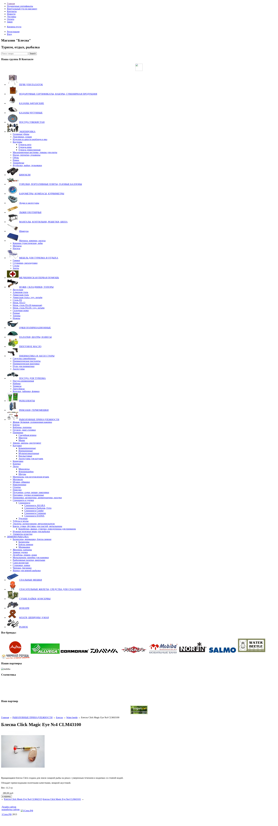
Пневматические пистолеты (27, 361)
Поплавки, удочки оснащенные (28, 495)
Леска (16, 466)
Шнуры (22, 474)
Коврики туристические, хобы (28, 243)
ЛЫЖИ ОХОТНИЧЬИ (30, 212)
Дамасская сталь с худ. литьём (27, 297)
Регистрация (13, 31)
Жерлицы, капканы (22, 549)
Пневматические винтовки (26, 363)
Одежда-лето (25, 144)
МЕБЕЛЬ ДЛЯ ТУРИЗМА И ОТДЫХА (38, 258)
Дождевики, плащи (22, 137)
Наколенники (19, 484)
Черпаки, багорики (22, 568)
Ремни (16, 160)
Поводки (17, 490)
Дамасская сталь (21, 295)
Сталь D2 (17, 300)
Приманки (18, 432)
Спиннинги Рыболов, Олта (37, 508)
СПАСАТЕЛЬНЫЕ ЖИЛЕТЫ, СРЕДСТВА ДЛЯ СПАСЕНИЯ (50, 589)
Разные (16, 313)
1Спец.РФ (7, 814)
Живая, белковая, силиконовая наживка (32, 422)
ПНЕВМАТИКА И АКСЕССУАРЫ (36, 356)
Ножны (16, 318)
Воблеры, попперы (22, 427)
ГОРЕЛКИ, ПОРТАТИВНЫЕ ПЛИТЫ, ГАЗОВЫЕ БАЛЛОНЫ (50, 184)
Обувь (16, 157)
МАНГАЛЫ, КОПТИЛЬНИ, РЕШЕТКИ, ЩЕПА (43, 222)
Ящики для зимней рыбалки (27, 570)
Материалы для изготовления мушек (31, 477)
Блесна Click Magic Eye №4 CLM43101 (62, 799)
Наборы (17, 383)
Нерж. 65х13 (19, 302)
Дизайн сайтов (9, 807)
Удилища (23, 518)
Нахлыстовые (25, 456)
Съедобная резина (27, 435)
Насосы (16, 248)
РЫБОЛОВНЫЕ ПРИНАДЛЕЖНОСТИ (39, 419)
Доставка (11, 16)
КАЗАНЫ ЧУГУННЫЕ (31, 113)
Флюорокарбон (26, 471)
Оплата (10, 19)
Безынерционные (27, 448)
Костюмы (17, 142)
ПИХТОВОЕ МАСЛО (30, 346)
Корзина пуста (14, 26)
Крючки (17, 464)
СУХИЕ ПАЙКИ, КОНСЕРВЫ (35, 598)
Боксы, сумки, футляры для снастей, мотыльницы (37, 526)
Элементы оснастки (22, 534)
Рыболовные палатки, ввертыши (29, 560)
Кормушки (18, 461)
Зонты (16, 268)
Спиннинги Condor (34, 510)
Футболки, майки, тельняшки (27, 165)
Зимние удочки (20, 552)
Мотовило (18, 479)
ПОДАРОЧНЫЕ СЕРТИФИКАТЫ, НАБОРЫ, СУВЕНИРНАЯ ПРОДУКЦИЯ (58, 94)
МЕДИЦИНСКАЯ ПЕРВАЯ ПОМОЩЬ (39, 277)
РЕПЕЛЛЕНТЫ (27, 400)
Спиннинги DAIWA (34, 516)
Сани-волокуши (21, 562)
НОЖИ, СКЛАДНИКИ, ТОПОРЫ (36, 287)
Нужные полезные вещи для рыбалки (31, 531)
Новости (11, 14)
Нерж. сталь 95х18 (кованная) (27, 305)
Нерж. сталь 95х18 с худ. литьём (28, 308)
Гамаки (16, 260)
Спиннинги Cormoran (35, 513)
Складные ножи (21, 310)
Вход (9, 34)
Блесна (16, 424)
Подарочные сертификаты (20, 6)
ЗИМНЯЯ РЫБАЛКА (18, 536)
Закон (10, 22)
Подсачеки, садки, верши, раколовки (31, 492)
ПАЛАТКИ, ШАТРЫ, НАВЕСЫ (35, 337)
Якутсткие (18, 289)
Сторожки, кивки (21, 565)
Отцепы (17, 487)
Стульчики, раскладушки (25, 263)
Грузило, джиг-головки (24, 430)
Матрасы (17, 246)
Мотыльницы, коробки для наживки (31, 557)
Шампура (24, 231)
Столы (16, 265)
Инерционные (26, 451)
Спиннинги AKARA (34, 505)
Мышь (22, 440)
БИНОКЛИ (25, 175)
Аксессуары (19, 369)
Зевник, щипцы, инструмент (27, 443)
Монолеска (24, 469)
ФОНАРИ (24, 608)
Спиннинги (24, 503)
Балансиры (24, 542)
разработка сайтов (11, 809)
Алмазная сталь (20, 292)
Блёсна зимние (26, 544)
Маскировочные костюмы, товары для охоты (35, 152)
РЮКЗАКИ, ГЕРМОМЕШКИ (34, 410)
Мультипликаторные (29, 453)
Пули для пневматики (23, 366)
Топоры (16, 315)
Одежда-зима (25, 147)
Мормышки (24, 547)
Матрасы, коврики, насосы (32, 240)
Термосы (17, 386)
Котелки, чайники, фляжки (26, 391)
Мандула (23, 438)
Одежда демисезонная (29, 150)
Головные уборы (21, 134)
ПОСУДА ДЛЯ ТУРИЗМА (32, 378)
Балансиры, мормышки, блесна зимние (32, 539)
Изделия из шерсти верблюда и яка (30, 139)
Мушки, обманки (21, 482)
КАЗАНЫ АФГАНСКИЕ (31, 103)
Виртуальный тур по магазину (22, 9)
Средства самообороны (24, 358)
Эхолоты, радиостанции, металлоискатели (34, 523)
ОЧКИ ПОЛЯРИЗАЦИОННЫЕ (35, 327)
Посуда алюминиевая (23, 381)
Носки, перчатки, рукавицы (26, 155)
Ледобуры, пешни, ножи (25, 555)
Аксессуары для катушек (31, 458)
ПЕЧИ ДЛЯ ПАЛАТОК (31, 84)
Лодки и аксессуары (29, 203)
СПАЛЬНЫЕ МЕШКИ (30, 580)
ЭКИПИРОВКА (27, 131)
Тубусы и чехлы (21, 521)
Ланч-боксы (19, 388)
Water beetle (72, 717)
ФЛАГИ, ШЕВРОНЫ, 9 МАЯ (34, 617)
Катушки (17, 445)
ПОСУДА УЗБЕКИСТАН (32, 122)
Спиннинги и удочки (23, 500)
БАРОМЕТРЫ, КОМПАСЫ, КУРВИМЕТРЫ (41, 193)
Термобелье (18, 163)
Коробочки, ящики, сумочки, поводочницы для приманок (47, 529)
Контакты (12, 11)
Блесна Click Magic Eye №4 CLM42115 (23, 799)
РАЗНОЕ (23, 627)
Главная (11, 3)
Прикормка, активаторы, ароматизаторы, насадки (37, 497)
